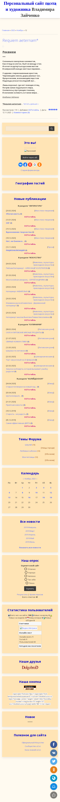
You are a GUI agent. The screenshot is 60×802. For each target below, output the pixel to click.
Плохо (31, 583)
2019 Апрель (30, 534)
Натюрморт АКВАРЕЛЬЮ (17, 291)
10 (36, 492)
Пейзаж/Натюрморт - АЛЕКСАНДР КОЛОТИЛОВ (26, 268)
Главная (5, 30)
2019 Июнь (30, 542)
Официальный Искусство (33, 742)
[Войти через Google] (35, 165)
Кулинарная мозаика (44, 356)
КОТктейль (33, 110)
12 (51, 492)
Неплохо (32, 576)
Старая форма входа (30, 170)
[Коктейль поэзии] (30, 687)
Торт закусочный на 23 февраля (20, 360)
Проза (50, 247)
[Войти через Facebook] (25, 165)
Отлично (32, 569)
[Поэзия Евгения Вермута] (30, 667)
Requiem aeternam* (20, 40)
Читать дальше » (31, 104)
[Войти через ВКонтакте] (20, 165)
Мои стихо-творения (44, 210)
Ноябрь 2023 (30, 478)
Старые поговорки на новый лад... (21, 386)
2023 (13, 30)
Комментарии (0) (22, 112)
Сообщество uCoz (33, 746)
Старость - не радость (16, 414)
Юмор (50, 383)
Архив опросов (36, 594)
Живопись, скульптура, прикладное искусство (43, 263)
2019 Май (30, 538)
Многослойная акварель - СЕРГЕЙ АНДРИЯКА (25, 279)
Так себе (32, 579)
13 (9, 497)
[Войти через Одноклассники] (39, 165)
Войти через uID (30, 157)
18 (44, 497)
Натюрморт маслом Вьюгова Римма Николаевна (27, 317)
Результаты (22, 594)
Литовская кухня (46, 329)
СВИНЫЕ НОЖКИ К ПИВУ (16, 341)
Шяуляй (28, 444)
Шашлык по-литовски (15, 350)
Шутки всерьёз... (13, 396)
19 (51, 497)
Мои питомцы (28, 457)
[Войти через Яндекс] (30, 165)
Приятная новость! (14, 405)
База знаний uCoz (33, 750)
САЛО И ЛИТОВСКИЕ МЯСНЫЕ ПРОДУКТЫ (23, 332)
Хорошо (31, 572)
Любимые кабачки (28, 451)
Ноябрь (20, 30)
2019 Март (30, 531)
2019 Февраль (30, 527)
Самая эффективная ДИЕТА (18, 423)
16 (29, 497)
